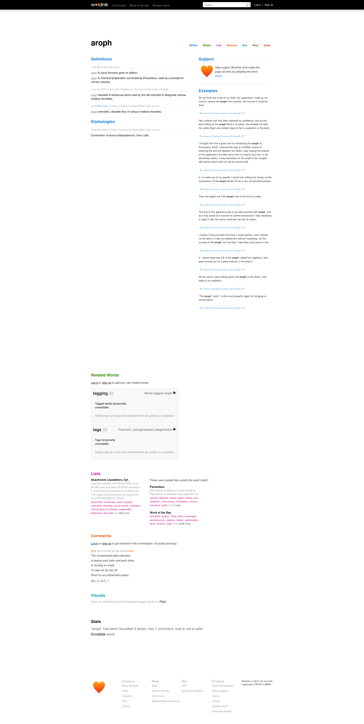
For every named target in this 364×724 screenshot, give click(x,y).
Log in (94, 382)
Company (128, 681)
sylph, (181, 498)
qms (93, 551)
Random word (161, 5)
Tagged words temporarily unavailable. (110, 405)
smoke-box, (110, 502)
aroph (218, 76)
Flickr (162, 601)
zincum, (194, 501)
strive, (153, 523)
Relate (207, 45)
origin (169, 523)
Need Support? (220, 691)
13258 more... (185, 523)
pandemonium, (158, 520)
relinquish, (156, 516)
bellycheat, (97, 513)
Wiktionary (102, 105)
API (184, 685)
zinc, (196, 498)
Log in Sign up (263, 4)
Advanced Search (221, 711)
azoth (165, 505)
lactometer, (97, 502)
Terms (215, 696)
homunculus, (169, 501)
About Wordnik (130, 685)
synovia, (154, 498)
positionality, (191, 520)
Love (267, 45)
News (155, 681)
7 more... (178, 505)
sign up (106, 382)
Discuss (232, 45)
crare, (120, 502)
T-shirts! (126, 706)
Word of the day (139, 5)
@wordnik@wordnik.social (166, 701)
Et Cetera (218, 681)
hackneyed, (191, 516)
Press (125, 691)
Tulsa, (174, 516)
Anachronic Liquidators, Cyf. (110, 480)
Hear (256, 45)
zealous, (171, 520)
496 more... (125, 513)
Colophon (127, 696)
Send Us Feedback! (223, 685)
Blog (154, 685)
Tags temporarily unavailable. (105, 442)
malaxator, (135, 505)
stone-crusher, (122, 505)
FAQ (124, 701)
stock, (181, 516)
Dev (184, 681)
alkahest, (164, 498)
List (218, 45)
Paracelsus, (183, 501)
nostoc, (174, 498)
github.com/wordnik (192, 691)
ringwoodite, (125, 509)
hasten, (180, 520)
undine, (189, 498)
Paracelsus (157, 487)
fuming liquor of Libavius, (105, 509)
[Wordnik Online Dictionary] (99, 4)
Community (119, 5)
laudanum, (156, 501)
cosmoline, (97, 505)
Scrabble (98, 633)
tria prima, (156, 505)
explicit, (166, 516)
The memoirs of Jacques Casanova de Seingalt (219, 113)
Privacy (216, 701)
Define (193, 45)
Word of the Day (160, 512)
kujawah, (128, 502)
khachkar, (108, 505)
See (244, 45)
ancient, (161, 523)
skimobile (108, 513)
